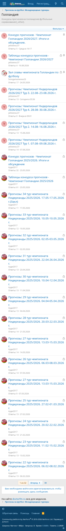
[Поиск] (62, 4)
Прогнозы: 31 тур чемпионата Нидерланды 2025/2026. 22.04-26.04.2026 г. (36, 259)
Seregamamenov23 (17, 79)
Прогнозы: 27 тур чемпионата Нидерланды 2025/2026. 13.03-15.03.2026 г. (36, 342)
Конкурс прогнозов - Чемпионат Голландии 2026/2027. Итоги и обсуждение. (29, 38)
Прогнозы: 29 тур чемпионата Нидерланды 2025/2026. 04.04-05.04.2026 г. (36, 301)
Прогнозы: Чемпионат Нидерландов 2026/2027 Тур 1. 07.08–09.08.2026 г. (32, 141)
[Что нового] (56, 4)
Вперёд (34, 482)
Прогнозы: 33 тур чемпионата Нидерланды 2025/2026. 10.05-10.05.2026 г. (36, 218)
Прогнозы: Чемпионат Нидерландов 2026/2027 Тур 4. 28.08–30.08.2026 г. (32, 108)
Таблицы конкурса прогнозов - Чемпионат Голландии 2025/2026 (30, 179)
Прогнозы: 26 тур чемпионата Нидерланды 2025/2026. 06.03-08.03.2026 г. (36, 363)
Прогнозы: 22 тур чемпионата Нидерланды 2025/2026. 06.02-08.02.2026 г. (36, 466)
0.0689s (45, 525)
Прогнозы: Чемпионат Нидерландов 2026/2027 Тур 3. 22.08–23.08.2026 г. (32, 91)
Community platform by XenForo (27, 519)
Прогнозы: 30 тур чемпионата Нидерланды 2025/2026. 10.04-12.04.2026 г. (36, 280)
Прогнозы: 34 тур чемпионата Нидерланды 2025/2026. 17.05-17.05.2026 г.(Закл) (36, 197)
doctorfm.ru (19, 498)
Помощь (24, 513)
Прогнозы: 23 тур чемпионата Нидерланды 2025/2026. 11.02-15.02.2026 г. (36, 445)
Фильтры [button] (57, 28)
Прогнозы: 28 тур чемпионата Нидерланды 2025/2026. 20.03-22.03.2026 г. (36, 321)
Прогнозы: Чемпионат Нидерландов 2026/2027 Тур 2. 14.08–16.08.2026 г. (32, 125)
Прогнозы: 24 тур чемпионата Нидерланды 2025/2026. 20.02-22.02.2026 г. (36, 424)
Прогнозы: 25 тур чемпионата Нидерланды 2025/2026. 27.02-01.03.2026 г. (36, 404)
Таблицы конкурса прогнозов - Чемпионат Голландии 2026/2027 (30, 57)
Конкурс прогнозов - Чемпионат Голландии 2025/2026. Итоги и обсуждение (29, 160)
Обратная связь (10, 513)
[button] (3, 509)
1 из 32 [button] (23, 482)
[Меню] (4, 3)
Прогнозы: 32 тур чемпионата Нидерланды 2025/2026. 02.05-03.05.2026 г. (36, 239)
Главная (36, 513)
